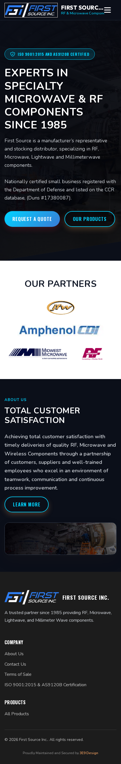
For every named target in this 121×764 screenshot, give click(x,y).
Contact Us (15, 664)
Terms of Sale (18, 674)
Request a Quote (32, 218)
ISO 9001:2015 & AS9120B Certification (45, 685)
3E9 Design (89, 752)
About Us (14, 654)
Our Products (90, 218)
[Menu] (110, 10)
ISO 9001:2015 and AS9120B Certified (53, 54)
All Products (17, 714)
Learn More (26, 504)
